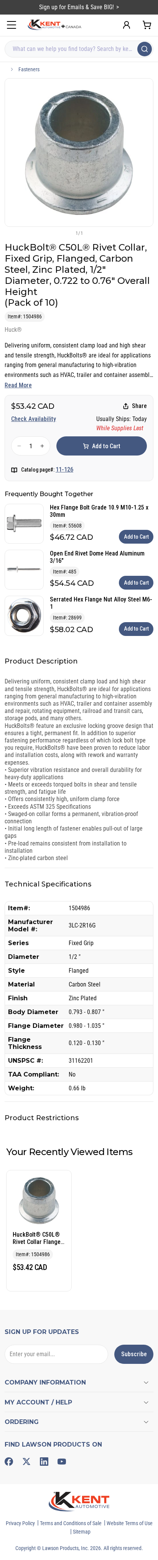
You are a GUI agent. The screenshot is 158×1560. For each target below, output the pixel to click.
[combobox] (79, 49)
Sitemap (82, 1532)
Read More (18, 385)
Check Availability (33, 419)
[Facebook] (9, 1461)
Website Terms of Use (130, 1523)
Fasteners (29, 69)
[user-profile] (126, 24)
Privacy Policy (20, 1523)
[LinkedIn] (44, 1461)
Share (139, 406)
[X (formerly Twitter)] (26, 1461)
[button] (66, 233)
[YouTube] (62, 1461)
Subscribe (134, 1354)
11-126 (64, 469)
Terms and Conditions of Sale (71, 1523)
